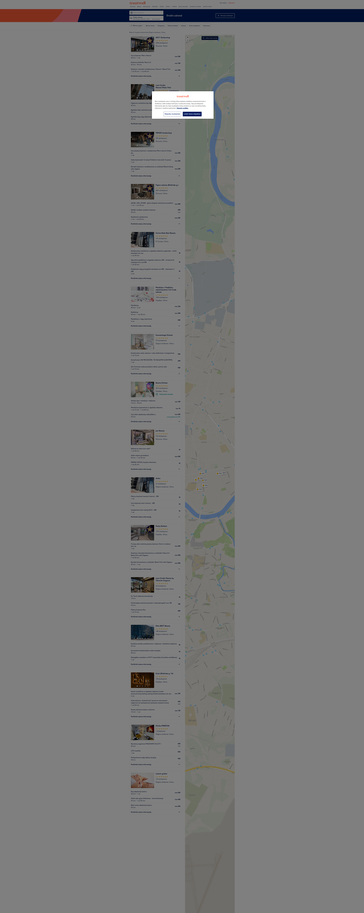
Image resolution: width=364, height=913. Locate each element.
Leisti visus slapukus (192, 114)
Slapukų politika (182, 108)
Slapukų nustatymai (172, 114)
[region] (183, 105)
